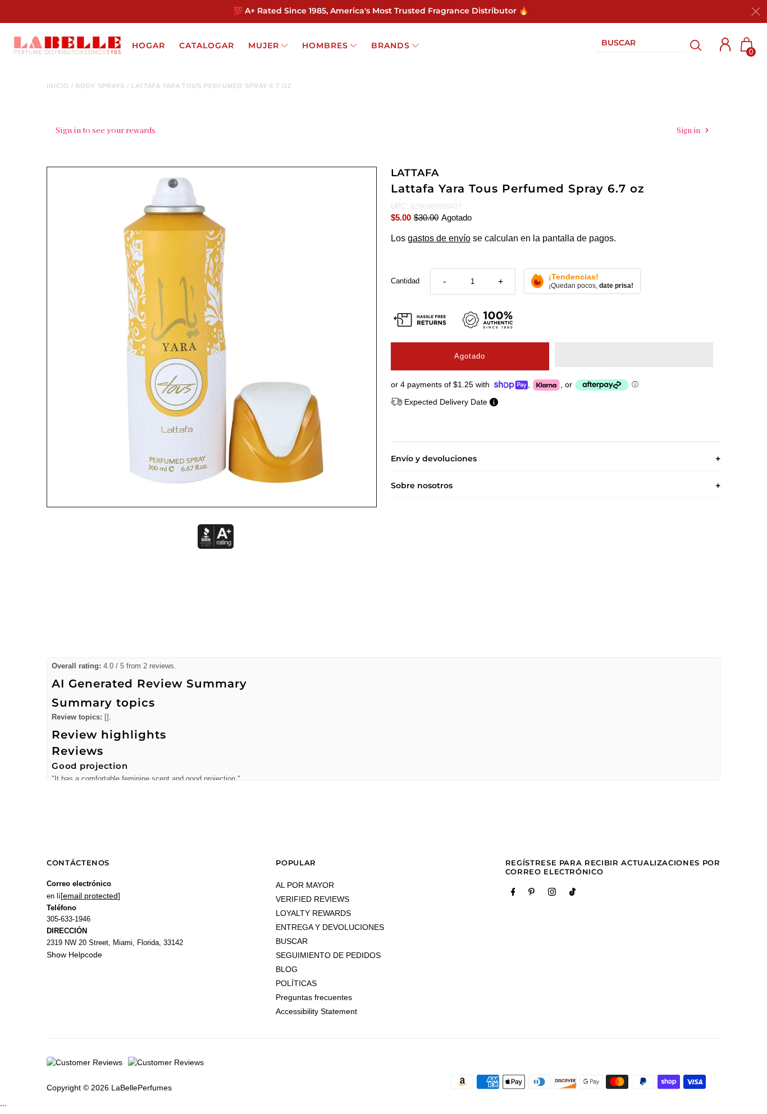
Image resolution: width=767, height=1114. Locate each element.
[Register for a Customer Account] (725, 45)
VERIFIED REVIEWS (312, 899)
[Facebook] (513, 894)
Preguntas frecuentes (314, 997)
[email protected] (90, 895)
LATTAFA (415, 173)
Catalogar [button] (206, 45)
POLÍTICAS (296, 983)
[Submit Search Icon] (696, 45)
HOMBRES (325, 45)
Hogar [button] (148, 45)
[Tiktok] (572, 894)
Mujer (263, 45)
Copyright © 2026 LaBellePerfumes (109, 1087)
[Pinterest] (531, 894)
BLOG (287, 969)
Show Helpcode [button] (74, 954)
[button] (634, 354)
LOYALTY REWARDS (313, 913)
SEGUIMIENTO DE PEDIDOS (328, 955)
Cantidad (405, 281)
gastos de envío (439, 238)
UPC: (399, 206)
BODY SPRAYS (100, 85)
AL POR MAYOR (305, 885)
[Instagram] (552, 894)
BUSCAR (292, 941)
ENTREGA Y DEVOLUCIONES (330, 927)
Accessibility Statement (316, 1011)
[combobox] (641, 45)
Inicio (58, 85)
